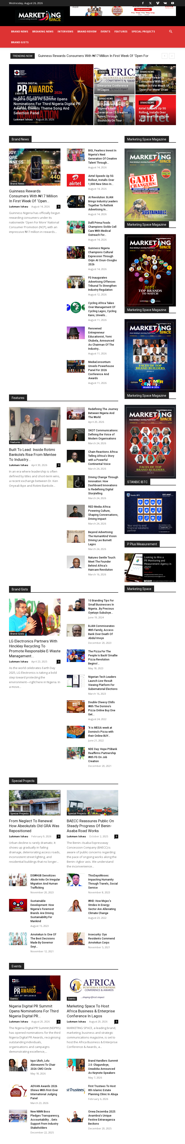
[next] (172, 56)
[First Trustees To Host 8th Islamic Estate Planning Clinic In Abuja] (76, 1090)
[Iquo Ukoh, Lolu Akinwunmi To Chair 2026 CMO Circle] (18, 1065)
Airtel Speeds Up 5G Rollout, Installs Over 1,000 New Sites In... (101, 180)
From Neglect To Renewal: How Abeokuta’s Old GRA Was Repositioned (34, 826)
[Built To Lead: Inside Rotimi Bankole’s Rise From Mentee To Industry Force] (34, 425)
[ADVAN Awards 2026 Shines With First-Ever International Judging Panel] (18, 1090)
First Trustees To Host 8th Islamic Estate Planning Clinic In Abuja (103, 1090)
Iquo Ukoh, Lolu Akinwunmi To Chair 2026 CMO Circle (42, 1064)
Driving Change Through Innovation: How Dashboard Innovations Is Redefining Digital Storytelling (103, 485)
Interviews (65, 31)
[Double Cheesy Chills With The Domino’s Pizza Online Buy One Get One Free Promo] (76, 706)
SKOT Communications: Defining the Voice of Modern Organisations (103, 434)
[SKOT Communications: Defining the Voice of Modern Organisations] (76, 434)
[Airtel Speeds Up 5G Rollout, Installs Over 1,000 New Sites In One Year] (155, 110)
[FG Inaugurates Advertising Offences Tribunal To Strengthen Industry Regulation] (76, 282)
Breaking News (42, 31)
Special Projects (143, 31)
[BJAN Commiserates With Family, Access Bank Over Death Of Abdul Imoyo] (76, 630)
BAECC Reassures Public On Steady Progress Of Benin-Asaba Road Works (90, 826)
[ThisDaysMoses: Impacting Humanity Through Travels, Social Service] (76, 880)
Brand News (19, 31)
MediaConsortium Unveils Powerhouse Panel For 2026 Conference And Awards (101, 370)
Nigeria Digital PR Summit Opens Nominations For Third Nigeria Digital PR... (34, 1011)
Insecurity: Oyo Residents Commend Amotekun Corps (101, 938)
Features (120, 31)
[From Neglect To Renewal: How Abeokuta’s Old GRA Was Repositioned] (34, 802)
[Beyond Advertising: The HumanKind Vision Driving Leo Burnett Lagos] (76, 536)
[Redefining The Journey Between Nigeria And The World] (76, 413)
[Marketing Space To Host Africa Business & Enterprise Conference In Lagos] (114, 79)
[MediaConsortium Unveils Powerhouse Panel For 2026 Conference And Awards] (76, 366)
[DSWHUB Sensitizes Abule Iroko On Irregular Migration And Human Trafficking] (18, 880)
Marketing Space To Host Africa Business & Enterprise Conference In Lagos (91, 1011)
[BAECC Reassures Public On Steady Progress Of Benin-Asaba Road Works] (92, 802)
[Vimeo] (157, 3)
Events (105, 31)
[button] (170, 31)
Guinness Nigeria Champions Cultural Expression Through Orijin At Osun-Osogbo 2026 (102, 256)
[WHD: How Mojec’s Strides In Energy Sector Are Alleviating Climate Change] (76, 905)
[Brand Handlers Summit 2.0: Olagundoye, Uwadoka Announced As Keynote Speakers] (76, 1065)
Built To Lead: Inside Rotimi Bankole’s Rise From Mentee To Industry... (32, 454)
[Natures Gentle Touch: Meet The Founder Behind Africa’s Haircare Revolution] (76, 562)
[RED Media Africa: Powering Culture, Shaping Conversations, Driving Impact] (76, 511)
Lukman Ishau (23, 119)
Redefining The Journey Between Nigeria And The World (103, 413)
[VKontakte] (165, 3)
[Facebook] (142, 3)
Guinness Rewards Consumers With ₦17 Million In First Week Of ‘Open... (33, 196)
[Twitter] (150, 3)
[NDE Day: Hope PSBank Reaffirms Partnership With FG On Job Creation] (76, 753)
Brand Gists (20, 42)
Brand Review (87, 31)
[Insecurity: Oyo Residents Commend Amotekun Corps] (76, 938)
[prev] (164, 56)
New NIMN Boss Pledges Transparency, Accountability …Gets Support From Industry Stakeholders (44, 1119)
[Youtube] (172, 3)
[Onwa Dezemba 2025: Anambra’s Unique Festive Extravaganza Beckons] (76, 1116)
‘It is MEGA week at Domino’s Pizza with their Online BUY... (100, 731)
